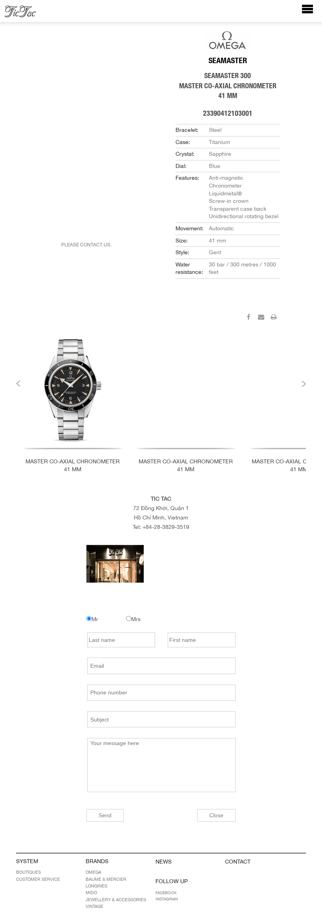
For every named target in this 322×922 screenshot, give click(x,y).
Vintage (94, 906)
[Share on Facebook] (248, 318)
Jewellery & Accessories (116, 899)
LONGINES (96, 886)
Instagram (167, 898)
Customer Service (38, 879)
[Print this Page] (273, 318)
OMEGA (93, 872)
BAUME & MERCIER (106, 879)
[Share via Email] (261, 318)
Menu (311, 12)
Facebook (166, 892)
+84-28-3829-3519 (166, 527)
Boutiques (28, 872)
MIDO (91, 892)
